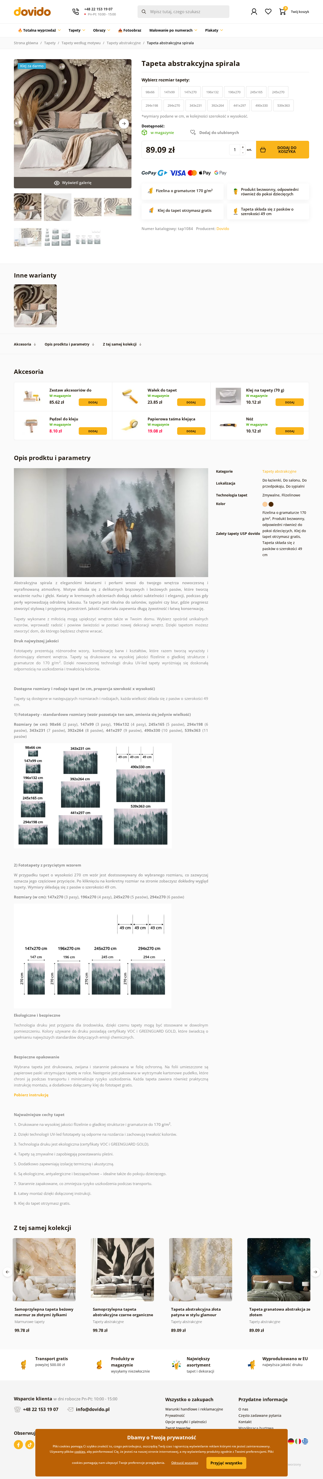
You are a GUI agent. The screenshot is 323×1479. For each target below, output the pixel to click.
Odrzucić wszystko (184, 1463)
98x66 (150, 92)
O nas (243, 1409)
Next (124, 124)
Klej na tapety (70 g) (265, 390)
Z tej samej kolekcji (120, 344)
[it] (298, 1441)
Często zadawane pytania (259, 1415)
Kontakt (245, 1421)
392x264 (217, 105)
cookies (79, 1451)
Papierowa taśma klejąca (171, 418)
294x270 (174, 105)
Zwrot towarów (177, 1428)
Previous (8, 1272)
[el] (305, 1441)
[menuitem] (39, 30)
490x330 (261, 105)
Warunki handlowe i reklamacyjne (194, 1409)
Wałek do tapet (162, 390)
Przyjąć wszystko (226, 1462)
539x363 (283, 105)
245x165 (256, 92)
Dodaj (93, 402)
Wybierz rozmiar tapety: (166, 80)
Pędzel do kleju (63, 418)
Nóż (249, 418)
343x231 (196, 105)
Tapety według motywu (81, 42)
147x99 (169, 92)
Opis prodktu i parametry (67, 344)
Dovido (223, 228)
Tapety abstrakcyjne (124, 42)
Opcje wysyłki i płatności (186, 1421)
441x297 (239, 105)
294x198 (152, 105)
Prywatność (175, 1415)
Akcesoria (22, 344)
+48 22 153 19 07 (40, 1409)
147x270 (190, 92)
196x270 (234, 92)
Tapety (50, 42)
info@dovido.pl (92, 1409)
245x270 (278, 92)
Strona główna (26, 42)
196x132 (212, 92)
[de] (291, 1441)
